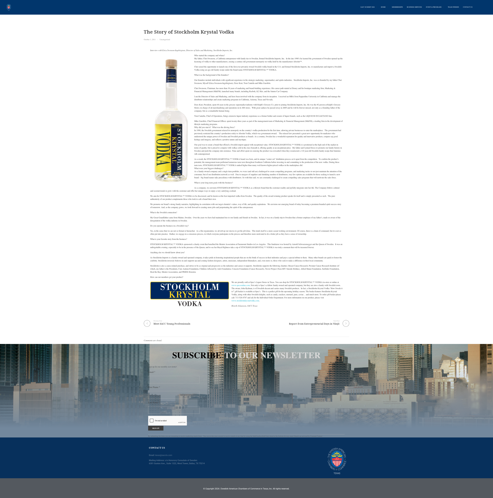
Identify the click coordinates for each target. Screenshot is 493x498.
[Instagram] (298, 453)
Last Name (154, 402)
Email (151, 371)
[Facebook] (285, 453)
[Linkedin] (292, 453)
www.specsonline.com (240, 285)
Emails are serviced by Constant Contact (308, 436)
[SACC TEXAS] (9, 7)
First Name (154, 387)
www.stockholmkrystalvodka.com (245, 300)
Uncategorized (165, 39)
